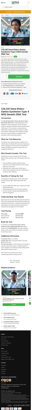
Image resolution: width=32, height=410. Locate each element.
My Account (4, 351)
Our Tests (3, 339)
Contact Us (4, 355)
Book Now (19, 76)
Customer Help (5, 353)
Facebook (3, 365)
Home (2, 15)
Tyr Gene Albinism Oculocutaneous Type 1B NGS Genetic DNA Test (13, 299)
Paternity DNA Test (6, 357)
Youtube (3, 373)
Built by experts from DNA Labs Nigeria (11, 392)
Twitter (3, 367)
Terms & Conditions (6, 343)
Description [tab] (4, 103)
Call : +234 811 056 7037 (19, 405)
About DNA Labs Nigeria (7, 337)
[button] (28, 3)
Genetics (7, 15)
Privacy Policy (4, 341)
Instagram (3, 369)
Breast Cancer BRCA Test (7, 359)
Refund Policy (4, 345)
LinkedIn (3, 371)
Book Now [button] (14, 304)
